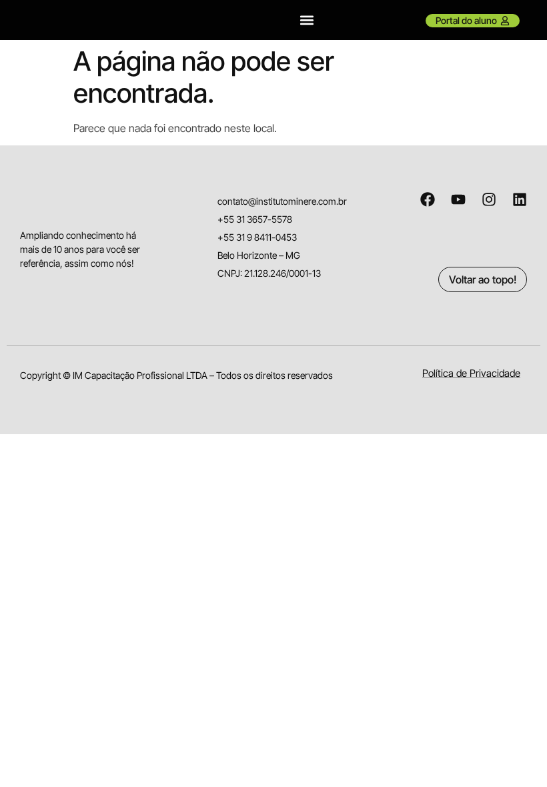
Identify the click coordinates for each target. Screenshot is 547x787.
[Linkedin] (519, 199)
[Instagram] (489, 199)
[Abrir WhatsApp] (514, 753)
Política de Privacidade (471, 373)
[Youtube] (458, 199)
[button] (307, 20)
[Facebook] (427, 199)
